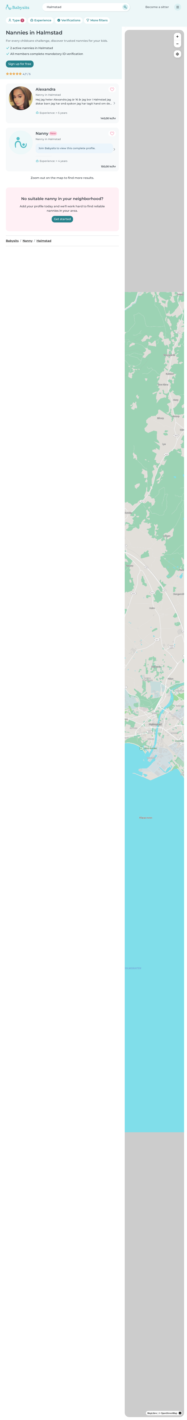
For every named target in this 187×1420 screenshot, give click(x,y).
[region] (154, 723)
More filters (99, 20)
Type (17, 20)
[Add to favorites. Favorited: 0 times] (112, 89)
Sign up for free (19, 64)
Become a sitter (157, 7)
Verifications (70, 20)
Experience (42, 20)
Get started (62, 219)
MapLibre (152, 1413)
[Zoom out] (177, 43)
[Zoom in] (177, 36)
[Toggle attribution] (180, 1413)
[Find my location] (177, 54)
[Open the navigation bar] (177, 7)
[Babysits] (17, 7)
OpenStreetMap (169, 1413)
